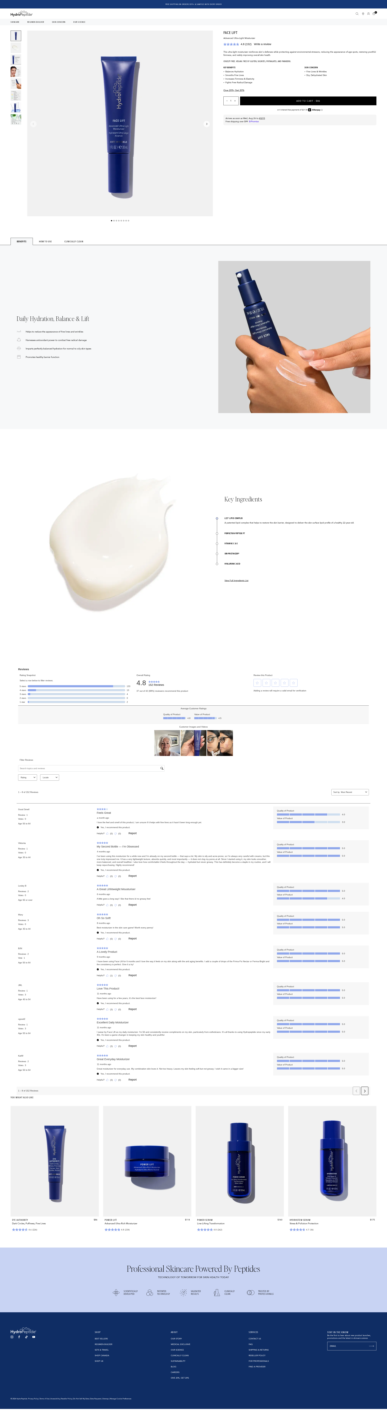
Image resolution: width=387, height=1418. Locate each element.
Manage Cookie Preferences (120, 1399)
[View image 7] (16, 107)
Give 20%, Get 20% (233, 90)
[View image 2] (16, 48)
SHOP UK (99, 1361)
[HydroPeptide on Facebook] (19, 1337)
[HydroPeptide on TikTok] (26, 1337)
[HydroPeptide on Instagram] (12, 1337)
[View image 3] (16, 59)
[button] (374, 13)
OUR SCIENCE (177, 1350)
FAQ (251, 1344)
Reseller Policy (66, 1399)
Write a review (262, 44)
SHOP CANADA (102, 1355)
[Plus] (236, 101)
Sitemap (105, 1399)
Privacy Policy (33, 1399)
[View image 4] (16, 71)
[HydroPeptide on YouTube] (33, 1337)
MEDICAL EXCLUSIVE (180, 1344)
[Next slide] (206, 124)
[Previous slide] (33, 124)
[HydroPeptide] (22, 13)
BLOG (173, 1366)
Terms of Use (44, 1399)
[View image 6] (16, 95)
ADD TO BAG (55, 1210)
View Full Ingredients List (236, 580)
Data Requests (95, 1399)
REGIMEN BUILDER (103, 1344)
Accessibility (55, 1399)
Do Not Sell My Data (81, 1399)
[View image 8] (16, 119)
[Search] (357, 13)
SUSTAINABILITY (178, 1361)
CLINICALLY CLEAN (73, 241)
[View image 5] (16, 83)
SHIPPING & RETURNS (259, 1350)
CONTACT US (255, 1338)
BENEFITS (22, 241)
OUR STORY (176, 1338)
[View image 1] (16, 36)
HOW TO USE (45, 241)
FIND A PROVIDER (257, 1366)
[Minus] (226, 101)
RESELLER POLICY (257, 1355)
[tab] (22, 241)
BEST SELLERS (101, 1338)
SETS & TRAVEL (102, 1350)
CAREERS (175, 1372)
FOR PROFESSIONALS (259, 1361)
